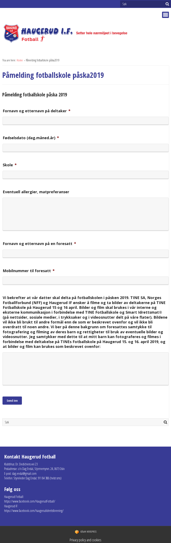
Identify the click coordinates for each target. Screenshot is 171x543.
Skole (10, 165)
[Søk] (167, 4)
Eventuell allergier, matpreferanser (36, 191)
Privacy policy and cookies (85, 539)
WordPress (88, 531)
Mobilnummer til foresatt (29, 270)
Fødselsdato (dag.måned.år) (31, 137)
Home (20, 60)
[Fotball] (69, 33)
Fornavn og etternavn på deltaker (36, 111)
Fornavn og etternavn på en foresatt (39, 243)
